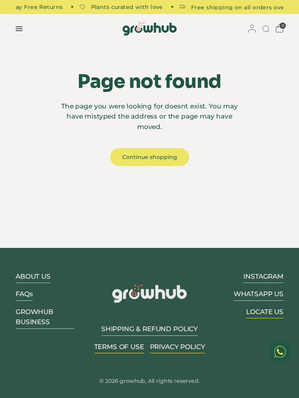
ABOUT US (33, 276)
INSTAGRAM (263, 276)
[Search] (265, 29)
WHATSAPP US (258, 294)
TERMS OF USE (119, 347)
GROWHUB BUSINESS (34, 317)
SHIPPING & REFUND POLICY (149, 329)
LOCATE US (264, 312)
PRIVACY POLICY (177, 347)
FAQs (24, 294)
